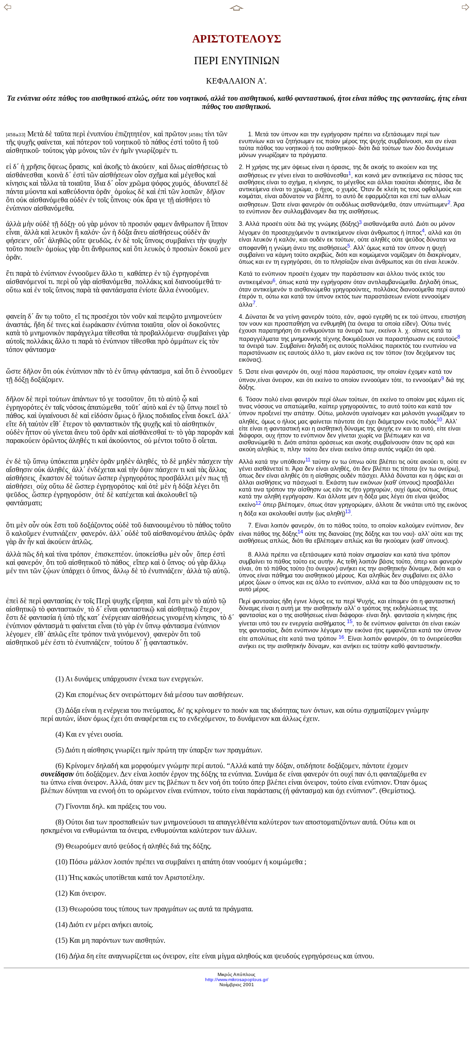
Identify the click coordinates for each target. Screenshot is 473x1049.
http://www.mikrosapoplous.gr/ (236, 979)
